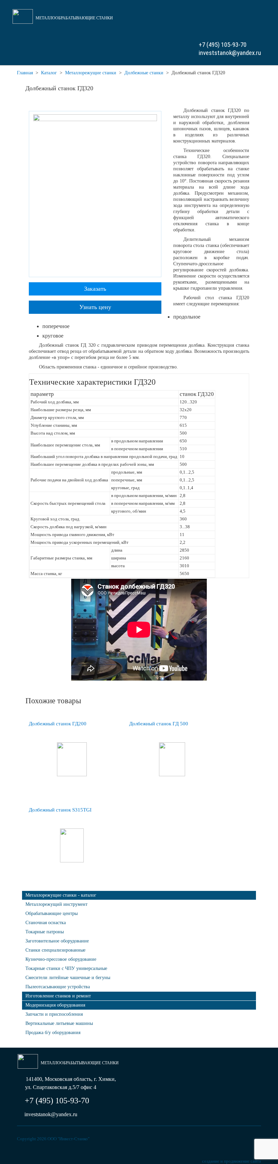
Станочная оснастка (45, 922)
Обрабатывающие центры (51, 913)
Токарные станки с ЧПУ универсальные (66, 968)
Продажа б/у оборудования (52, 1032)
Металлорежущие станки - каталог (60, 895)
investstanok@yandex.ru (230, 53)
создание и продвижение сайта (231, 1161)
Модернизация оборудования (55, 1005)
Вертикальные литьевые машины (59, 1023)
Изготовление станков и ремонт (58, 995)
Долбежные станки (143, 72)
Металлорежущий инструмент (56, 904)
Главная (25, 72)
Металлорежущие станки (90, 72)
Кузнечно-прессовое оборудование (60, 959)
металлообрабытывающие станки (80, 1063)
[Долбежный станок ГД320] (95, 193)
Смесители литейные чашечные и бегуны (67, 977)
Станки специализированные (55, 950)
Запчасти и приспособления (54, 1014)
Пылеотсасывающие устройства (57, 986)
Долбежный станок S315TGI (60, 810)
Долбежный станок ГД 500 (158, 723)
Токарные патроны (44, 931)
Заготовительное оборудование (57, 940)
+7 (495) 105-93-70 (222, 45)
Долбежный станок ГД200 (57, 723)
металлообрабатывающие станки (74, 18)
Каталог (49, 72)
